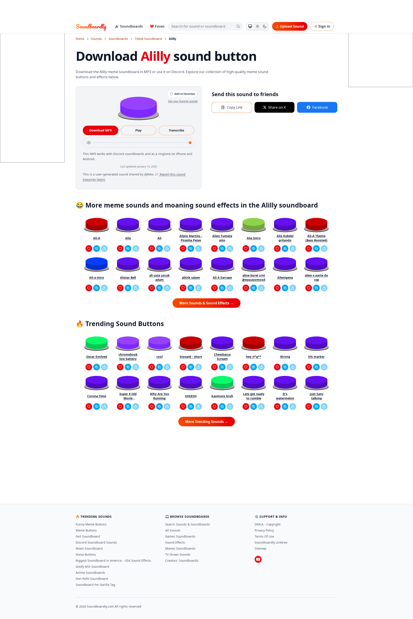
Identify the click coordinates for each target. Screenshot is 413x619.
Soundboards (118, 39)
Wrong (285, 357)
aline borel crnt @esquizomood (253, 277)
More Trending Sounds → (206, 421)
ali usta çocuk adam (159, 277)
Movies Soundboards (180, 548)
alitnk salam (191, 277)
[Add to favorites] (88, 248)
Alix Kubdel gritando (285, 238)
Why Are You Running (159, 396)
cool (159, 357)
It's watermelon (285, 396)
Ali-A (96, 238)
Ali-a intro (96, 277)
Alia (128, 238)
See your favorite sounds (183, 101)
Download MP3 (100, 130)
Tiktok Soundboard (148, 39)
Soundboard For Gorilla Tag (95, 585)
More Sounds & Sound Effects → (206, 303)
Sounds (96, 39)
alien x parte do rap (316, 277)
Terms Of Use (264, 536)
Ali (159, 238)
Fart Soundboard (88, 536)
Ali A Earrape (222, 277)
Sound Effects (175, 542)
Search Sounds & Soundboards (187, 524)
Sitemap (261, 548)
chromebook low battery (128, 356)
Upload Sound (292, 26)
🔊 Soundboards (129, 26)
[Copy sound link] (96, 248)
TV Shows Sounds (177, 554)
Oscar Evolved (96, 357)
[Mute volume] (89, 143)
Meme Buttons (86, 530)
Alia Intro (254, 238)
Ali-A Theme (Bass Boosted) (316, 238)
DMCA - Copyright (267, 524)
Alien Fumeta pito (222, 238)
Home (80, 39)
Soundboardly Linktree (271, 542)
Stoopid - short (191, 357)
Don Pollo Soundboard (92, 579)
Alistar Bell (128, 277)
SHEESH (191, 396)
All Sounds (172, 530)
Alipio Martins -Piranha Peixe (190, 238)
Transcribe (176, 130)
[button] (138, 107)
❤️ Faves (157, 26)
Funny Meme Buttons (91, 524)
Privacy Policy (264, 530)
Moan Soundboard (89, 548)
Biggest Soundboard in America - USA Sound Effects (113, 560)
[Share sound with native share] (104, 248)
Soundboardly (91, 26)
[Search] (238, 26)
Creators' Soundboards (181, 560)
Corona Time (96, 396)
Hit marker (316, 357)
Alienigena (285, 277)
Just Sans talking (316, 396)
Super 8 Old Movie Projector (128, 396)
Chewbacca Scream (222, 356)
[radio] (250, 26)
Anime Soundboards (90, 573)
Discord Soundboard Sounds (96, 542)
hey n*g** (253, 357)
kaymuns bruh (222, 396)
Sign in (324, 26)
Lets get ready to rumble (253, 396)
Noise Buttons (86, 554)
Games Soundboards (180, 536)
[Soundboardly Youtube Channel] (258, 559)
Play (138, 130)
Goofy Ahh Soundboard (92, 566)
